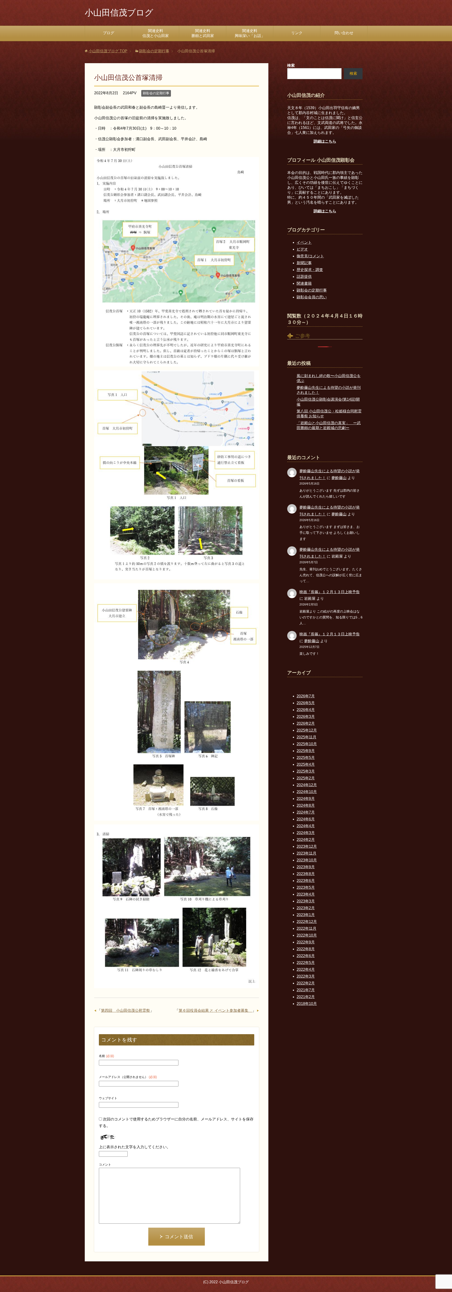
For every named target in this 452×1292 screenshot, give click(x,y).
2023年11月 (306, 853)
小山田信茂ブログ (119, 12)
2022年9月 (306, 942)
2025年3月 (306, 771)
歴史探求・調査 (310, 270)
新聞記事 (304, 263)
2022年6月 (306, 956)
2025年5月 (306, 758)
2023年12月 (307, 846)
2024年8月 (306, 805)
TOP (108, 51)
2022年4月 (306, 969)
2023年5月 (306, 887)
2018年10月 (307, 1004)
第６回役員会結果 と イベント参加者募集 (215, 1010)
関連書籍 (304, 283)
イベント (304, 242)
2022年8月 (306, 949)
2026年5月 (306, 703)
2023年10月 (307, 860)
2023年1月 (306, 915)
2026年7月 (306, 696)
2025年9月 (306, 751)
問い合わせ (344, 33)
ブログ (108, 33)
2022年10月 (307, 935)
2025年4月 (306, 764)
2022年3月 (306, 976)
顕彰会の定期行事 (156, 93)
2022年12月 (307, 922)
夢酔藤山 (339, 478)
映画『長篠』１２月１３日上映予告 (329, 592)
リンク (297, 33)
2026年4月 (306, 710)
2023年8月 (306, 874)
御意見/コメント (310, 256)
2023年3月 (306, 901)
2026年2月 (306, 723)
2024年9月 (306, 799)
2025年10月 (307, 744)
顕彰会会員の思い (312, 297)
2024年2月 (306, 840)
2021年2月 (306, 997)
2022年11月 (306, 928)
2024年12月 (307, 785)
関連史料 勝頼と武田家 (208, 33)
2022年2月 (306, 983)
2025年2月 (306, 778)
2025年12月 (307, 730)
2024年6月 (306, 819)
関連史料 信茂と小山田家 (160, 33)
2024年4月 (306, 826)
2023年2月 (306, 908)
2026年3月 (306, 717)
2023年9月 (306, 867)
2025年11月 (306, 737)
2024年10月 (307, 792)
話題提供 (304, 277)
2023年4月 (306, 894)
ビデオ (302, 249)
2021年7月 (306, 990)
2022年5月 (306, 963)
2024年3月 (306, 833)
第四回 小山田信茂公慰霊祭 (125, 1010)
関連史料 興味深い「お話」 (254, 33)
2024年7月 (306, 812)
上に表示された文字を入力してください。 (134, 1147)
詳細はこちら (325, 141)
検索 (353, 73)
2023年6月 (306, 881)
